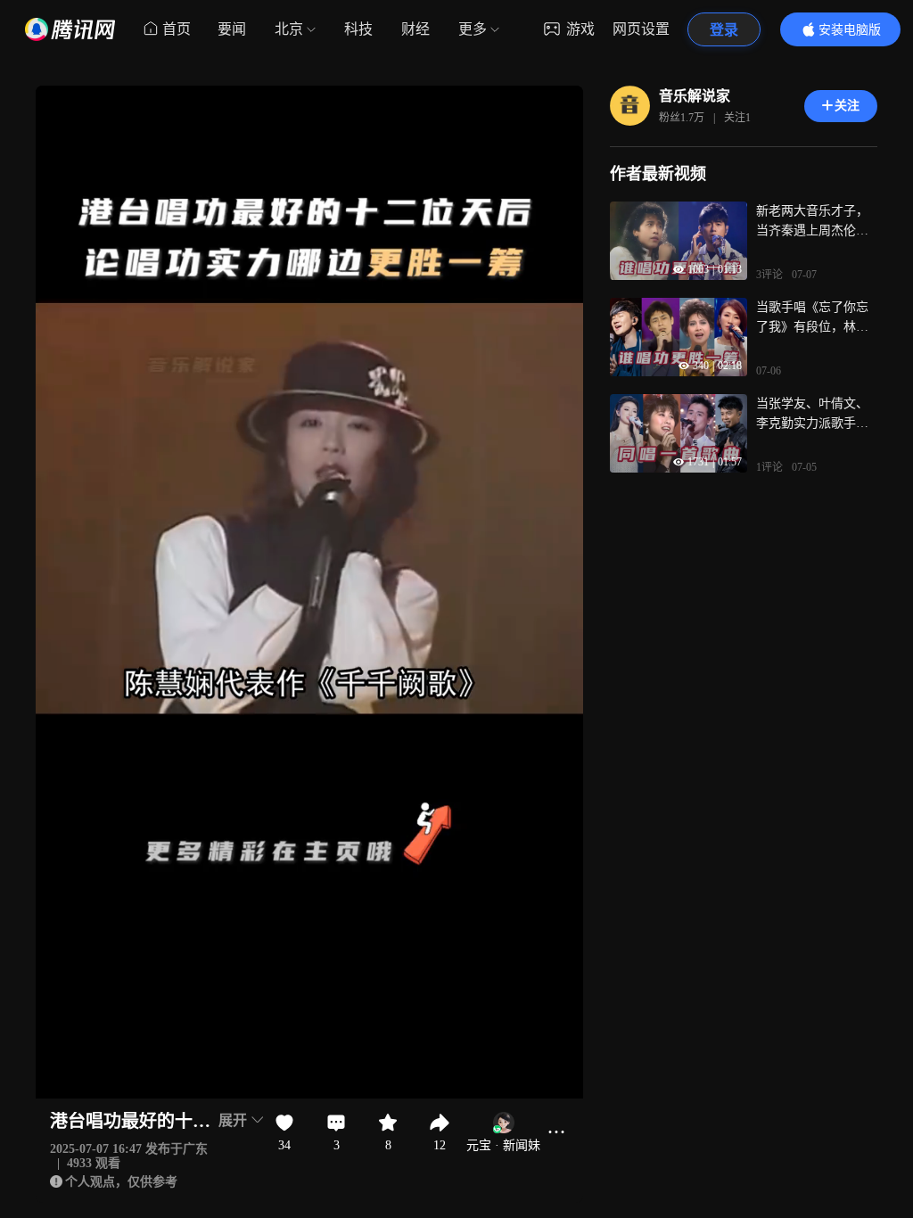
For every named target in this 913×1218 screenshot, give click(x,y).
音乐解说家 (694, 95)
